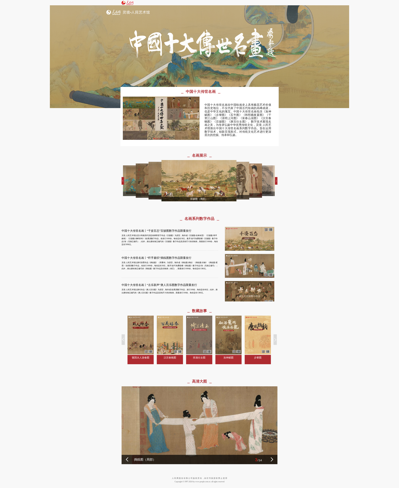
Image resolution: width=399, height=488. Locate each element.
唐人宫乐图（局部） (148, 459)
